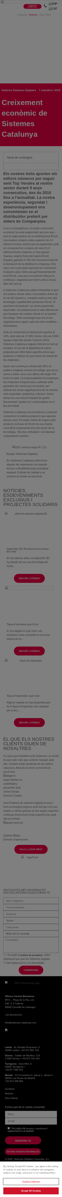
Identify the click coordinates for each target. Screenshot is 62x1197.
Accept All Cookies (31, 1191)
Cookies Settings (31, 1181)
